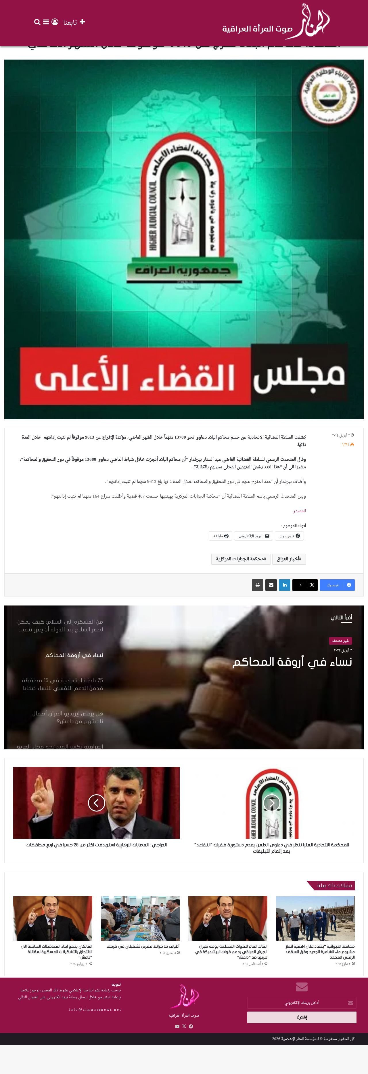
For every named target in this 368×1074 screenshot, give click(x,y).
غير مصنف (340, 640)
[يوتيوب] (177, 1026)
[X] (184, 1026)
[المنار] (276, 23)
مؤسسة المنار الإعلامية (299, 1039)
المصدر (299, 511)
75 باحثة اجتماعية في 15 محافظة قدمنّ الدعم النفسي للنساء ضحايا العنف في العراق (252, 676)
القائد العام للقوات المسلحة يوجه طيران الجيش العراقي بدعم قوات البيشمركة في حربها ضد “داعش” (231, 951)
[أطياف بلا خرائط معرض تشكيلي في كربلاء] (140, 918)
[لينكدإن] (284, 585)
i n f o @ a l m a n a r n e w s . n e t (95, 1009)
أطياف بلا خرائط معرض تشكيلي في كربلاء (143, 946)
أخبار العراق (288, 559)
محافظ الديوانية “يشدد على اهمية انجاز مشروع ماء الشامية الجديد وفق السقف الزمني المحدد (320, 951)
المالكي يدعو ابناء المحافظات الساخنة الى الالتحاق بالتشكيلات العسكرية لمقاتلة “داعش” (56, 951)
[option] (184, 677)
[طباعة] (257, 585)
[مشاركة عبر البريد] (271, 585)
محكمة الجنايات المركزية (240, 559)
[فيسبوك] (190, 1026)
